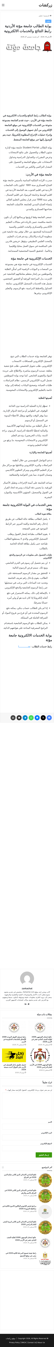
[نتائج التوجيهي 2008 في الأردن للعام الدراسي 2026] (40, 1055)
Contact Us (32, 1342)
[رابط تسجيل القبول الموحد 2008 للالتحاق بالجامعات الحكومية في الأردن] (14, 1027)
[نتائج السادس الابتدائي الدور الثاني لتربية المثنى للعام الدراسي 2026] (45, 1227)
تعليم (40, 16)
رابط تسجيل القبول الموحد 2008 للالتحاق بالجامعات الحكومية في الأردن (14, 1039)
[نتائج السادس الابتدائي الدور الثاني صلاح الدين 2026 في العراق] (45, 1180)
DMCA (23, 1342)
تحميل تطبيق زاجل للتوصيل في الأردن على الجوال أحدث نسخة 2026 (14, 1067)
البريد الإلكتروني (46, 1133)
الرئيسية (47, 16)
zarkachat (27, 988)
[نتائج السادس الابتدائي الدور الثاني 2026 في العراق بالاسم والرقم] (45, 1196)
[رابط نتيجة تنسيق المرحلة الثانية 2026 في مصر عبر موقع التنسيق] (45, 1259)
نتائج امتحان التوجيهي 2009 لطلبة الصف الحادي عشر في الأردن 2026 (41, 1039)
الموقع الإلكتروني (46, 1143)
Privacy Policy (14, 1342)
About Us (41, 1342)
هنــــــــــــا (24, 646)
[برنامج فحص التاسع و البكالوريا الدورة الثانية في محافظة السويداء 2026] (45, 1212)
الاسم (50, 1122)
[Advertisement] (27, 82)
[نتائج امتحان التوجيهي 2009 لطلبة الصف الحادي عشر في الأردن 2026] (40, 1027)
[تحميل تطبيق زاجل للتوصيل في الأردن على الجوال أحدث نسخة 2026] (14, 1055)
